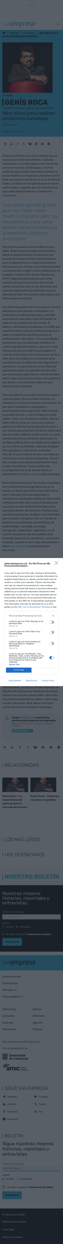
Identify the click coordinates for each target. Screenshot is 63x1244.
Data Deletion (15, 680)
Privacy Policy (48, 680)
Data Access (31, 680)
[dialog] (31, 622)
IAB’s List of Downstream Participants (35, 607)
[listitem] (31, 615)
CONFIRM (18, 670)
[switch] (51, 622)
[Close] (57, 564)
